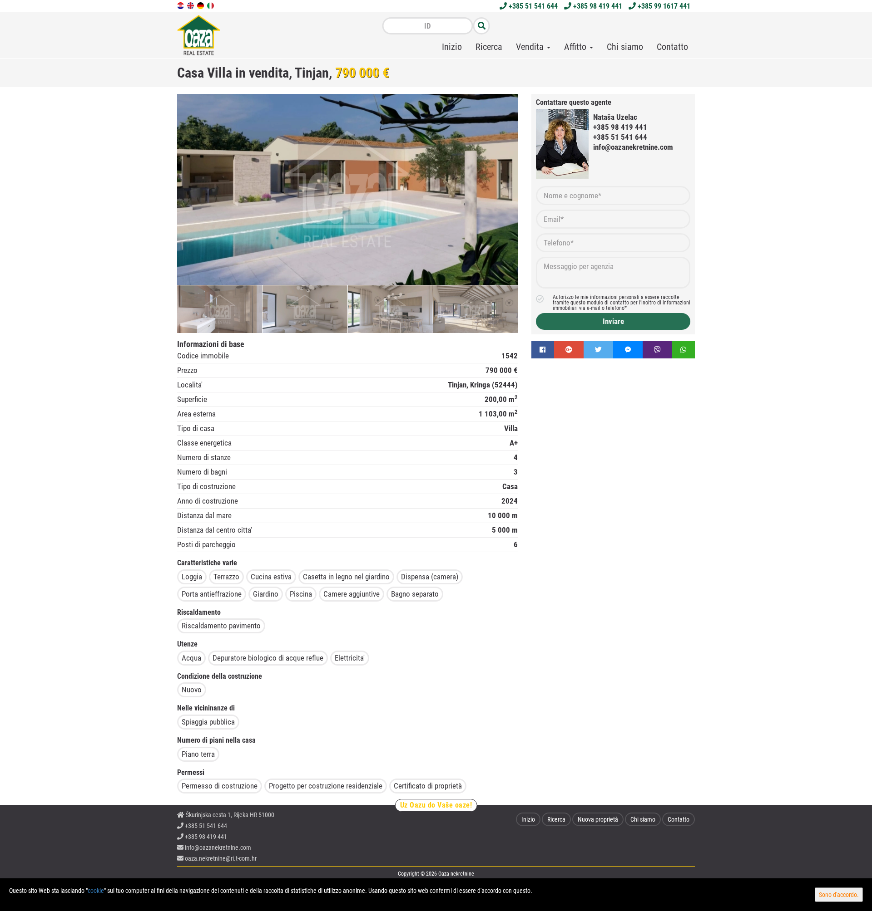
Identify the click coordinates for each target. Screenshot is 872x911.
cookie (96, 890)
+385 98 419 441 (596, 6)
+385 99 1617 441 (663, 6)
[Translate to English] (191, 5)
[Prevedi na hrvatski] (181, 5)
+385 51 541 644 (532, 6)
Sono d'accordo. (839, 894)
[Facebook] (542, 349)
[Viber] (657, 349)
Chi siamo (625, 46)
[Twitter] (598, 349)
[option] (220, 309)
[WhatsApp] (683, 349)
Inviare (613, 321)
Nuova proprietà (598, 819)
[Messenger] (628, 349)
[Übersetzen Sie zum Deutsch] (201, 5)
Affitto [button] (576, 46)
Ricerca (489, 46)
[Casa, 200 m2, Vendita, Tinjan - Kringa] (347, 189)
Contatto (672, 46)
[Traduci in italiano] (211, 5)
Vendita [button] (531, 46)
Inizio (452, 46)
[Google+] (569, 349)
